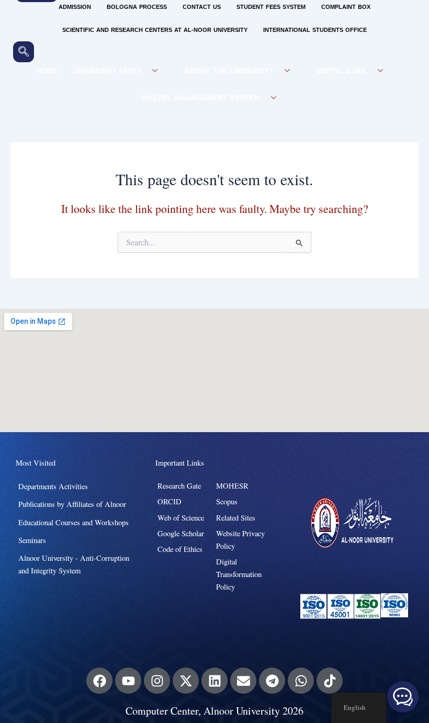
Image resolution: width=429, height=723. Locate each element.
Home (47, 71)
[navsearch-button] (23, 51)
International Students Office (315, 30)
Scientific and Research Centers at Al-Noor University (154, 30)
